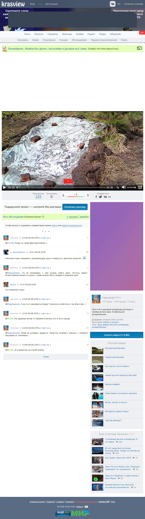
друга (132, 301)
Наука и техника (111, 322)
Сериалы (52, 34)
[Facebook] (95, 196)
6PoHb (10, 318)
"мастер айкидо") (113, 420)
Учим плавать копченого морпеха (121, 393)
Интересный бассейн (115, 348)
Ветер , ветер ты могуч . (116, 402)
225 (38, 196)
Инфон (80, 506)
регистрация (51, 4)
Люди (102, 34)
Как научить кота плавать (117, 366)
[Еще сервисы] (109, 196)
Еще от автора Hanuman (116, 434)
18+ (119, 4)
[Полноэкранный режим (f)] (140, 187)
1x (118, 187)
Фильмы (67, 34)
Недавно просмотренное (104, 40)
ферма (106, 324)
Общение (115, 34)
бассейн (114, 324)
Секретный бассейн (114, 357)
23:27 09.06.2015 (37, 252)
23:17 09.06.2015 (28, 284)
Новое (35, 40)
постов (123, 301)
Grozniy (10, 243)
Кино (27, 34)
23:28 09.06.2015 (30, 238)
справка (60, 501)
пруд (99, 324)
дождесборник (99, 327)
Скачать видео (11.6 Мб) (116, 334)
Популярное (49, 40)
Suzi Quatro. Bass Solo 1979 (118, 457)
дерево (84, 216)
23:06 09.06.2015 (30, 345)
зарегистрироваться (72, 225)
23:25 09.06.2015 (30, 267)
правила (50, 501)
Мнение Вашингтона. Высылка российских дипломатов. (119, 486)
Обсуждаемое (79, 40)
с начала (72, 216)
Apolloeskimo (17, 252)
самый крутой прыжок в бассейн (121, 375)
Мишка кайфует (112, 384)
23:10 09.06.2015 (30, 313)
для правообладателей (86, 501)
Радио (91, 34)
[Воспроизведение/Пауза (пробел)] (4, 187)
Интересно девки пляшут (117, 411)
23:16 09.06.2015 (30, 299)
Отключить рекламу (133, 4)
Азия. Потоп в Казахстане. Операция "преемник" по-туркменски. (122, 467)
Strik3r (13, 284)
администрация (37, 501)
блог (113, 501)
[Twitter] (100, 196)
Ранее (46, 356)
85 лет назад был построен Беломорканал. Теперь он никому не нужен (122, 451)
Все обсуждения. (13, 216)
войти (54, 225)
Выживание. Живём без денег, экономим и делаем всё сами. (47, 48)
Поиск (124, 40)
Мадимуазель (13, 273)
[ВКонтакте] (105, 196)
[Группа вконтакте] (112, 6)
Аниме (79, 34)
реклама (70, 501)
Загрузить (23, 40)
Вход (32, 4)
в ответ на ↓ (45, 238)
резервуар (124, 324)
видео (109, 301)
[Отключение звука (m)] (124, 187)
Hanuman (108, 297)
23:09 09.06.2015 (30, 328)
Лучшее (63, 40)
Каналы (38, 34)
